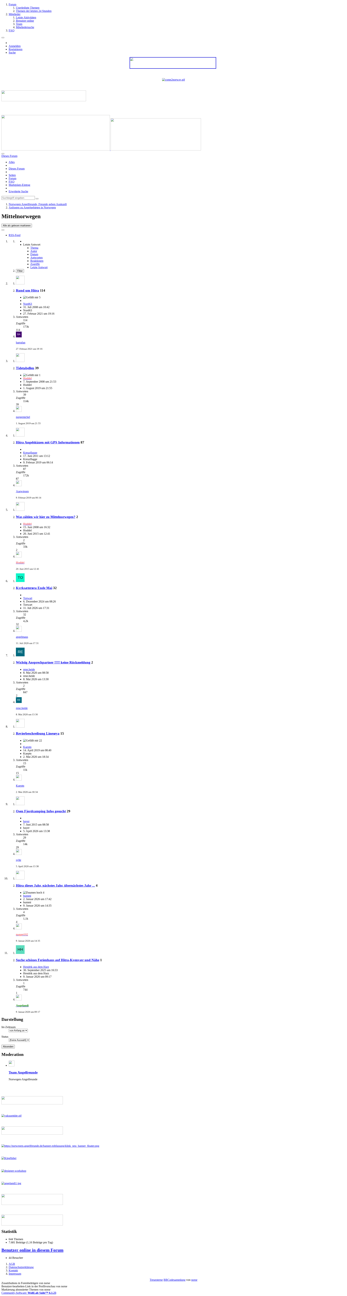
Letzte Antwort (39, 267)
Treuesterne (156, 1279)
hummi (27, 895)
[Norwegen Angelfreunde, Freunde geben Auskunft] (101, 149)
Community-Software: (28, 1292)
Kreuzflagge (30, 452)
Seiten (12, 175)
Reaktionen (36, 260)
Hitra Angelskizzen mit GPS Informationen (48, 442)
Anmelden (15, 46)
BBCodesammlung (174, 1279)
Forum (12, 178)
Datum (34, 254)
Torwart (27, 598)
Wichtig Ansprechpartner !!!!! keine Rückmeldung (53, 662)
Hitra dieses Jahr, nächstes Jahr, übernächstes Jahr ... (55, 885)
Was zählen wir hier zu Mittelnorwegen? (45, 517)
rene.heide (29, 669)
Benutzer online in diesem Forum (32, 1250)
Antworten (36, 257)
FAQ (11, 181)
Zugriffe (35, 264)
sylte (18, 860)
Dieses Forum (17, 168)
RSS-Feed (14, 235)
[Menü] (2, 37)
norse (194, 1279)
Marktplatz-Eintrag (19, 184)
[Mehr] (2, 230)
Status (4, 1036)
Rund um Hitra (27, 290)
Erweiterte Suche (18, 191)
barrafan (20, 342)
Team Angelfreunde (23, 1072)
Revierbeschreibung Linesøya (37, 733)
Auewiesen (22, 491)
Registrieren (15, 49)
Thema (34, 247)
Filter (20, 271)
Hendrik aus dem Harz (36, 966)
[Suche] (2, 153)
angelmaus (22, 636)
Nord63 (27, 303)
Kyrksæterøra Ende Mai (34, 588)
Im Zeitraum (8, 1027)
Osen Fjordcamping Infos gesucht (41, 811)
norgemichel (23, 417)
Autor (33, 251)
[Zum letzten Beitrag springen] (19, 336)
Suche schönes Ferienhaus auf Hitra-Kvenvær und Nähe (57, 960)
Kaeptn (27, 747)
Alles (12, 162)
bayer (26, 821)
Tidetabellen (25, 368)
